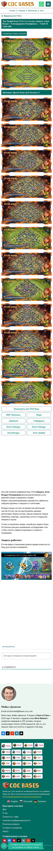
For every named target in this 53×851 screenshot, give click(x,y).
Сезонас (12, 11)
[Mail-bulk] (21, 733)
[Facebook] (3, 733)
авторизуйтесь (8, 646)
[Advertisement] (26, 462)
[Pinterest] (14, 840)
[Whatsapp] (41, 4)
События (21, 11)
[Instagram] (12, 733)
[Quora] (23, 840)
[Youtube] (4, 840)
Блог (42, 11)
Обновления (32, 11)
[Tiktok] (8, 733)
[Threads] (33, 840)
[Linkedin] (17, 733)
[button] (26, 566)
